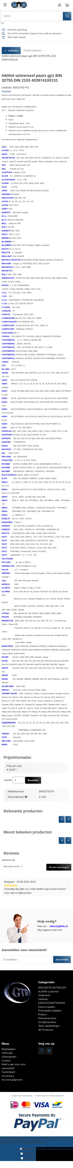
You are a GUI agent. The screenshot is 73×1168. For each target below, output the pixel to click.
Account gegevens (12, 1079)
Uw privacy (8, 1075)
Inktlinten (43, 999)
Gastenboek (8, 1072)
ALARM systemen (48, 991)
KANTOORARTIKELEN (51, 1002)
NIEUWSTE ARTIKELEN (52, 987)
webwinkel (59, 1096)
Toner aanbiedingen (49, 1025)
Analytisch (29, 1153)
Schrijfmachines (47, 1022)
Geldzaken (44, 995)
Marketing (29, 1158)
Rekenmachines (47, 1018)
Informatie (7, 1052)
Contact (6, 1060)
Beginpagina (8, 1049)
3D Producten (45, 1029)
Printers (42, 1014)
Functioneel (29, 1149)
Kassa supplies (46, 1006)
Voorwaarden (9, 1056)
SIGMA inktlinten (32, 50)
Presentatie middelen (49, 1010)
